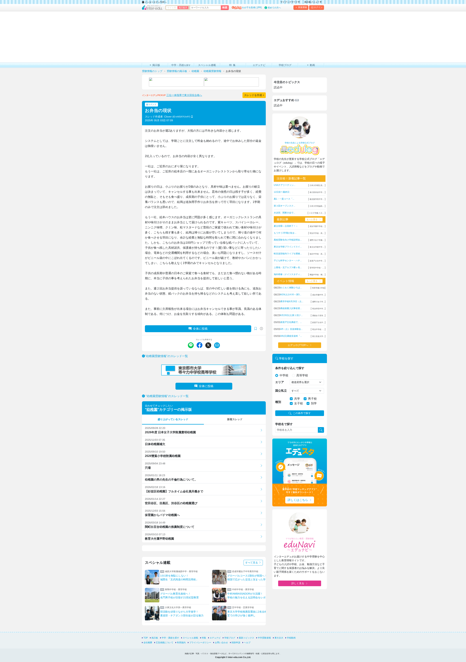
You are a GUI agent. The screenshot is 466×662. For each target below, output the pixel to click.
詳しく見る (297, 583)
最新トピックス (246, 638)
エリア (279, 382)
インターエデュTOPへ (155, 2)
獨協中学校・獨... (317, 275)
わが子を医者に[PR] (252, 7)
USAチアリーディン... (284, 185)
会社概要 (147, 642)
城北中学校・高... (317, 254)
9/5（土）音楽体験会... (291, 329)
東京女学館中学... (317, 247)
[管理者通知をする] (261, 328)
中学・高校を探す (170, 638)
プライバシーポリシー (200, 642)
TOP (145, 638)
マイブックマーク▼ (290, 2)
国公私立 (281, 390)
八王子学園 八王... (316, 213)
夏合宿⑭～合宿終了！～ (286, 226)
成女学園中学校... (317, 226)
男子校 (312, 398)
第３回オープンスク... (284, 206)
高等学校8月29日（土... (291, 301)
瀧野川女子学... (318, 302)
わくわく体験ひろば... (291, 287)
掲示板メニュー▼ (313, 2)
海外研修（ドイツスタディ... (288, 274)
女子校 (298, 403)
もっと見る (312, 219)
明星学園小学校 (318, 288)
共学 (297, 398)
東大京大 (279, 638)
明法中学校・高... (317, 233)
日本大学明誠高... (317, 206)
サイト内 (171, 7)
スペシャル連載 (190, 638)
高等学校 (302, 375)
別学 (314, 403)
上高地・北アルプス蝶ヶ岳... (288, 267)
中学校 (284, 375)
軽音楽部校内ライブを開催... (288, 253)
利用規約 (181, 642)
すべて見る (252, 562)
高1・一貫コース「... (284, 199)
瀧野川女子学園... (317, 240)
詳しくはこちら (298, 499)
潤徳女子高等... (318, 316)
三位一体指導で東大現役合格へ (184, 95)
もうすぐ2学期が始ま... (285, 233)
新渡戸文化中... (318, 322)
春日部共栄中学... (317, 192)
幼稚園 (152, 409)
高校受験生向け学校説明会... (288, 240)
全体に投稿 (200, 328)
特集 (204, 638)
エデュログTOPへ (298, 345)
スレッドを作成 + (254, 95)
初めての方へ (274, 7)
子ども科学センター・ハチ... (288, 260)
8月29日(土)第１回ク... (291, 315)
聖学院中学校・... (317, 268)
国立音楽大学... (318, 336)
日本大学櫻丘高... (317, 185)
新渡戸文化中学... (317, 261)
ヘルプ (247, 642)
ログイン (318, 7)
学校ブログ (229, 638)
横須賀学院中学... (317, 199)
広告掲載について (164, 642)
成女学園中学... (318, 295)
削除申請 (236, 642)
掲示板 (154, 638)
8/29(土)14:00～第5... (290, 294)
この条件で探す (302, 413)
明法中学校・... (318, 329)
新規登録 (302, 7)
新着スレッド (234, 419)
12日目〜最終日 (281, 192)
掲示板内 (183, 7)
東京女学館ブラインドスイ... (288, 246)
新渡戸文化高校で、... (291, 322)
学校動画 (291, 638)
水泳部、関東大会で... (284, 212)
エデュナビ (215, 638)
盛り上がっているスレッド (173, 419)
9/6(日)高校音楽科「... (291, 336)
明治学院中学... (318, 309)
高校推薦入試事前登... (291, 308)
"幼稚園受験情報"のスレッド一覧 (166, 356)
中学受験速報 (264, 638)
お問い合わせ (221, 642)
